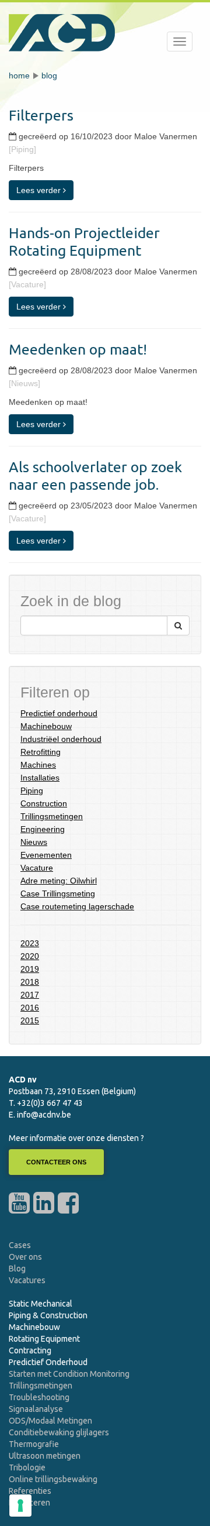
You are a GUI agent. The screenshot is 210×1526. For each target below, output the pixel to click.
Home (19, 75)
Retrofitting (40, 752)
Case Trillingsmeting (57, 893)
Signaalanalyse (36, 1409)
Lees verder (39, 190)
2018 (29, 982)
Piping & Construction (48, 1315)
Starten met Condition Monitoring (69, 1374)
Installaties (40, 777)
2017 (29, 994)
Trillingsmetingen (51, 816)
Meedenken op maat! (78, 349)
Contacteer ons (56, 1162)
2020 (29, 956)
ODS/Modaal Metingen (50, 1420)
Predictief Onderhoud (48, 1362)
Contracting (30, 1350)
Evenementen (46, 855)
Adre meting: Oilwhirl (58, 880)
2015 (29, 1020)
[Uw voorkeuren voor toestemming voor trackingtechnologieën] (20, 1505)
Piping (31, 790)
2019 (29, 969)
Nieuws (33, 842)
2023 (29, 943)
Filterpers (41, 115)
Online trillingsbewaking (53, 1479)
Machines (38, 764)
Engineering (42, 829)
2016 (29, 1007)
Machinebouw (46, 726)
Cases (20, 1245)
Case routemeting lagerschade (77, 906)
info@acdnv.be (44, 1114)
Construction (43, 803)
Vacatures (27, 1280)
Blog (49, 75)
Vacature (36, 867)
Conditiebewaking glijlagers (59, 1432)
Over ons (25, 1257)
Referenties (30, 1491)
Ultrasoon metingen (44, 1455)
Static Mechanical (40, 1303)
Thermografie (34, 1444)
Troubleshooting (39, 1397)
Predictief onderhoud (58, 713)
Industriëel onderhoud (61, 739)
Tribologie (27, 1467)
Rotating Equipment (44, 1338)
